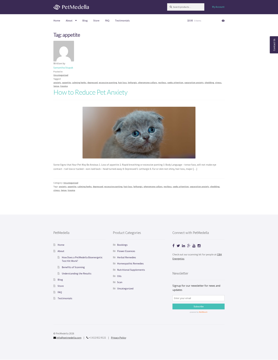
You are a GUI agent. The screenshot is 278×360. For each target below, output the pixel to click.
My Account (218, 6)
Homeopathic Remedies (130, 263)
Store (96, 20)
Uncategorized (60, 75)
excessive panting (108, 82)
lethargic (132, 82)
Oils (119, 276)
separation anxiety (194, 82)
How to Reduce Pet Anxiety (90, 92)
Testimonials (122, 20)
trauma (64, 86)
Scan (119, 282)
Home (56, 20)
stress (218, 82)
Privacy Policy (118, 337)
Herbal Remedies (126, 257)
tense (56, 86)
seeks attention (175, 82)
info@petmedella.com (68, 337)
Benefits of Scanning (73, 267)
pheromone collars (147, 82)
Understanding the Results (76, 273)
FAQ (107, 20)
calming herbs (79, 82)
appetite (66, 82)
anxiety (57, 82)
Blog (85, 20)
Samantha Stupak (63, 67)
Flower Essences (126, 251)
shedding (209, 82)
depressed (92, 82)
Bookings (122, 244)
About (69, 20)
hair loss (122, 82)
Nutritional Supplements (131, 269)
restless (162, 82)
